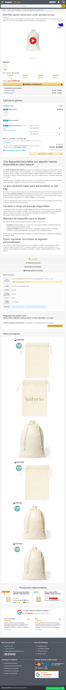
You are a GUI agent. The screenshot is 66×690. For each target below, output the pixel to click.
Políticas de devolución (12, 668)
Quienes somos (42, 646)
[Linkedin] (9, 654)
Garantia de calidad (43, 648)
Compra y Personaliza (33, 84)
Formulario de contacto (11, 671)
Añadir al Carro (46, 154)
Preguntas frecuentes (11, 663)
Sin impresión (34, 128)
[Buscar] (63, 6)
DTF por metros (42, 651)
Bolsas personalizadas (18, 306)
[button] (17, 73)
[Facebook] (11, 654)
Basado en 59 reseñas (46, 676)
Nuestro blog (41, 653)
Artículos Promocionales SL (19, 687)
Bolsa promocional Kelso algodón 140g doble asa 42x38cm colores (21, 593)
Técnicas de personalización (13, 665)
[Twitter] (6, 654)
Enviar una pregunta (55, 326)
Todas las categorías (11, 673)
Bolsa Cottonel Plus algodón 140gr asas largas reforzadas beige (53, 593)
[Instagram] (14, 654)
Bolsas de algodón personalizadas (36, 306)
